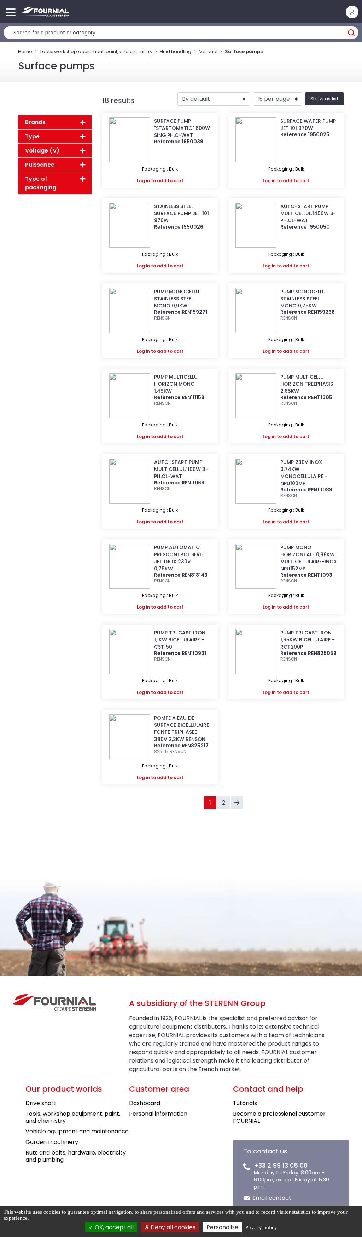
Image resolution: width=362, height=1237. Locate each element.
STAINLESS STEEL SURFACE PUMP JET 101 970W (181, 213)
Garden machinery (51, 1142)
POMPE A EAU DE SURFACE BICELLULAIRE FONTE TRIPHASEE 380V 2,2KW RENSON (181, 728)
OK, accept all (113, 1227)
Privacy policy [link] (261, 1227)
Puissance (39, 165)
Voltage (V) (42, 150)
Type (32, 136)
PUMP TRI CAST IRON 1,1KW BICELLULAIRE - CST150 (179, 639)
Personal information (158, 1114)
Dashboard (144, 1103)
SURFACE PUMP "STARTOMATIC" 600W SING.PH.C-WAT (182, 128)
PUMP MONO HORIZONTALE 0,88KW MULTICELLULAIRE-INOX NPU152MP (308, 558)
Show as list (324, 98)
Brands (35, 122)
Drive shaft (40, 1103)
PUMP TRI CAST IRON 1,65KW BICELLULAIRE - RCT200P (307, 639)
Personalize (222, 1227)
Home (25, 51)
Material (208, 51)
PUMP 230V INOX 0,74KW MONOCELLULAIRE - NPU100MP (304, 473)
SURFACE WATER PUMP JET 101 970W (308, 124)
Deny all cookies (172, 1227)
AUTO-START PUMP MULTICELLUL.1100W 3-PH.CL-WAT (181, 469)
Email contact (271, 1198)
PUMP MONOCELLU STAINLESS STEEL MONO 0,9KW (176, 298)
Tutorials (245, 1103)
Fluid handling (175, 51)
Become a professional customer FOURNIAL (279, 1117)
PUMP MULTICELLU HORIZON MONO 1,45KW (176, 384)
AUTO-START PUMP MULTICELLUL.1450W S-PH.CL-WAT (308, 213)
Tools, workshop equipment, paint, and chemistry (96, 51)
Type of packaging (40, 183)
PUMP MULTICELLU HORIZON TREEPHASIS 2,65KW (306, 384)
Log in (143, 181)
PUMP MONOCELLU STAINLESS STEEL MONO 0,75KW (303, 298)
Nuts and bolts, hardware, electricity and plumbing (75, 1156)
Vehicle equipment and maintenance (77, 1131)
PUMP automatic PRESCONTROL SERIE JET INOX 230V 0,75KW (179, 558)
